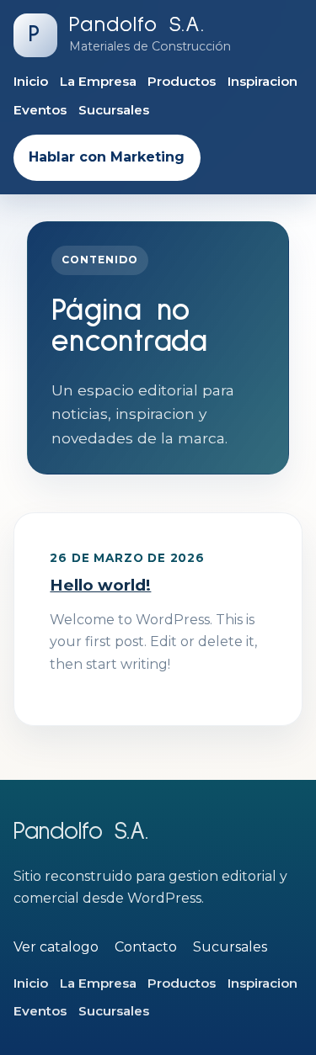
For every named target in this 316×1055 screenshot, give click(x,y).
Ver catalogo (56, 947)
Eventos (40, 110)
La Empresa (98, 81)
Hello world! (100, 585)
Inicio (30, 81)
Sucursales (113, 110)
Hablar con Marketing (107, 157)
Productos (181, 81)
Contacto (146, 947)
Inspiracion (262, 81)
